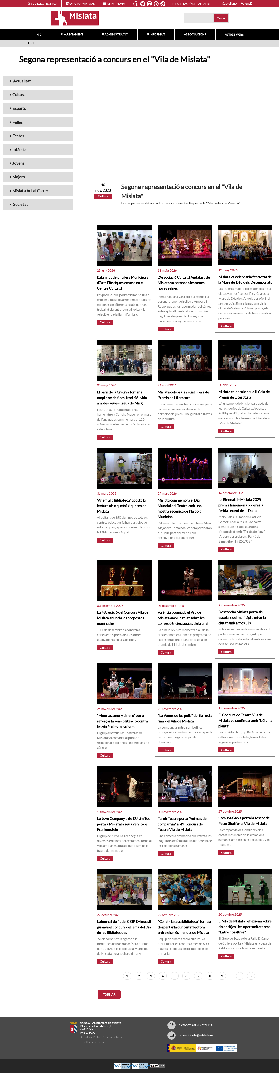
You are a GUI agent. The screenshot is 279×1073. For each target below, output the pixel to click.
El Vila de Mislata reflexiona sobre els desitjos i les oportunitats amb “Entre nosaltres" (245, 926)
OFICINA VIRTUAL (82, 3)
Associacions (195, 34)
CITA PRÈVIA (116, 3)
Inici (39, 34)
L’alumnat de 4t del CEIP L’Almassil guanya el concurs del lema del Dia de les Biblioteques (124, 927)
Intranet (102, 1041)
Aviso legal (86, 1037)
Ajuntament (73, 34)
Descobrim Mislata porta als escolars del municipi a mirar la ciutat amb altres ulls (242, 617)
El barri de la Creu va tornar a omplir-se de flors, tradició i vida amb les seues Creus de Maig (122, 397)
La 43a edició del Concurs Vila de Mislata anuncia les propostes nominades (122, 618)
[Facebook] (136, 4)
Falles (17, 122)
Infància (19, 149)
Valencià (246, 3)
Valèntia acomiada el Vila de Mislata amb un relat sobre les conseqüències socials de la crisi (183, 618)
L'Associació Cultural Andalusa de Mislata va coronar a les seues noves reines (184, 282)
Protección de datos (104, 1037)
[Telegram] (156, 4)
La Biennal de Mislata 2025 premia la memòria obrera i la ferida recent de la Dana (240, 505)
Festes (18, 135)
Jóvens (18, 163)
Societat (20, 204)
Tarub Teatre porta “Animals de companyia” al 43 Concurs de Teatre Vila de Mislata (182, 824)
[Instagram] (149, 4)
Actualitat (21, 81)
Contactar (91, 1041)
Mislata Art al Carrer (30, 190)
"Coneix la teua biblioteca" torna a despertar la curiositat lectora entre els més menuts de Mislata (184, 927)
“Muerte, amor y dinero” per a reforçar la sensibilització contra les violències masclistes (122, 721)
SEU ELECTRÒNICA (44, 3)
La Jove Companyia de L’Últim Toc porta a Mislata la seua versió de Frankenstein (123, 824)
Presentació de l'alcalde (191, 4)
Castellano (229, 3)
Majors (18, 176)
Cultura (18, 94)
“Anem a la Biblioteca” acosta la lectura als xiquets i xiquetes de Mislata (121, 505)
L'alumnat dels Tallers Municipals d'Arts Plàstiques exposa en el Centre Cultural (122, 282)
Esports (19, 108)
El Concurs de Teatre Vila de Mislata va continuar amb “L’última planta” (245, 720)
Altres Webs (234, 34)
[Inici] (72, 17)
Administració (116, 34)
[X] (143, 4)
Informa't (157, 34)
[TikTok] (163, 4)
